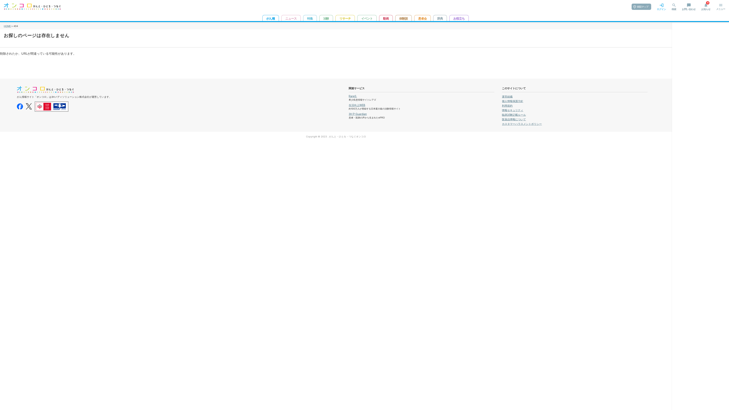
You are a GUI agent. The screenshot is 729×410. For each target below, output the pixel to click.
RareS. (353, 96)
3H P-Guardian (358, 114)
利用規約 (507, 105)
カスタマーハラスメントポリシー (522, 123)
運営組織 (507, 96)
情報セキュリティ (512, 110)
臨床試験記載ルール (514, 114)
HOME (7, 26)
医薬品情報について (514, 119)
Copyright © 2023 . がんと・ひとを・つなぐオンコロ (336, 136)
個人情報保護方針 (512, 101)
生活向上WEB (357, 105)
